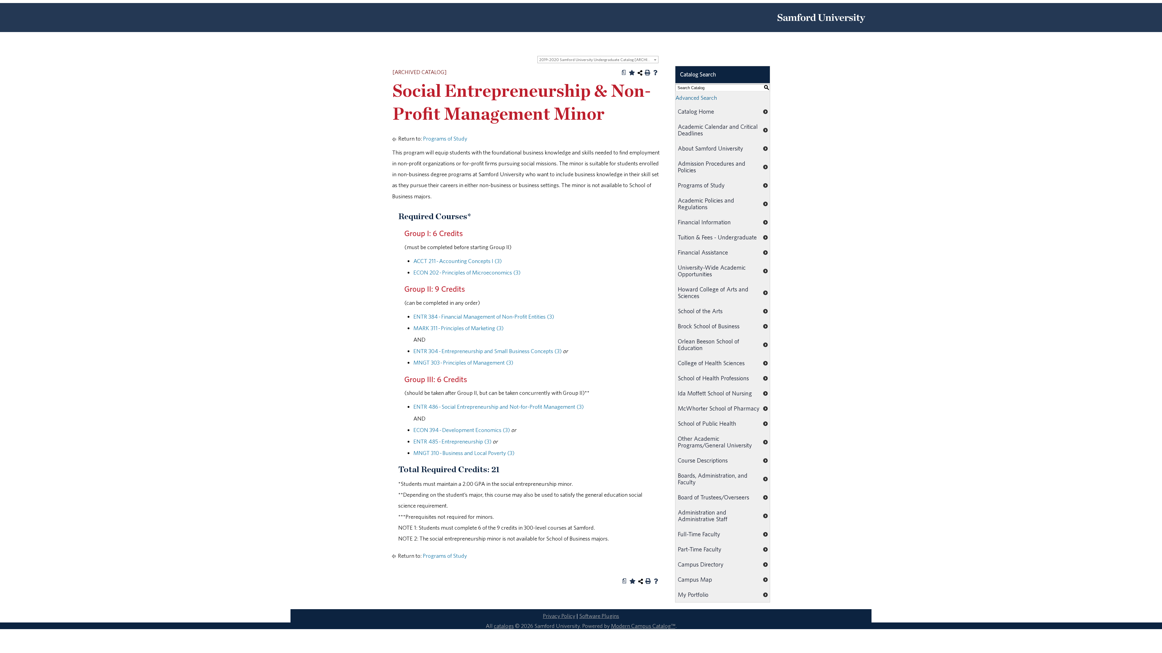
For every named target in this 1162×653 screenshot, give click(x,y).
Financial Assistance (703, 252)
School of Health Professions (713, 378)
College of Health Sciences (711, 362)
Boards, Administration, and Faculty (712, 479)
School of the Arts (700, 310)
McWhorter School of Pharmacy (719, 408)
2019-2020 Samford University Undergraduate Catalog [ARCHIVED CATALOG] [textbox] (598, 59)
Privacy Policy (559, 615)
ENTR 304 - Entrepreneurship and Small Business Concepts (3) (487, 351)
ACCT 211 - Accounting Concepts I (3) (457, 261)
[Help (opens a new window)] (655, 73)
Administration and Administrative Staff (702, 515)
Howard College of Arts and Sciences (713, 292)
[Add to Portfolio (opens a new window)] (632, 73)
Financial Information (704, 222)
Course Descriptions (703, 460)
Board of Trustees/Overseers (713, 497)
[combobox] (597, 59)
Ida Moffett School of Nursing (715, 393)
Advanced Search (696, 97)
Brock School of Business (709, 326)
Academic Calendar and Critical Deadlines (718, 130)
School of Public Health (707, 423)
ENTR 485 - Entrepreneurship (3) (452, 441)
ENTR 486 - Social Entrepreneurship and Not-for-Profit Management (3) (498, 406)
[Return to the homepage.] (821, 25)
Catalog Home (696, 111)
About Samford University (710, 148)
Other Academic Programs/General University (715, 442)
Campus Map (695, 579)
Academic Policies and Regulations (706, 203)
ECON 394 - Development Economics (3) (461, 430)
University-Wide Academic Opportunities (712, 271)
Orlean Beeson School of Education (708, 344)
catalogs (504, 625)
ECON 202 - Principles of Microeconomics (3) (466, 272)
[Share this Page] (640, 73)
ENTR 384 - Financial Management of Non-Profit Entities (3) (483, 316)
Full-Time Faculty (699, 534)
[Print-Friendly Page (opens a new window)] (648, 73)
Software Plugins (599, 615)
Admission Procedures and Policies (711, 167)
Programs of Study (445, 138)
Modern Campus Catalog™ (643, 625)
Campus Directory (701, 564)
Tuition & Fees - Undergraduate (717, 237)
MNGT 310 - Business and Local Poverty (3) (463, 453)
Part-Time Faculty (699, 549)
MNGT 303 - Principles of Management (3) (463, 362)
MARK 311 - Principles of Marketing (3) (458, 328)
